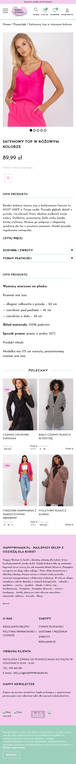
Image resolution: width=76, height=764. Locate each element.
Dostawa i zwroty (18, 250)
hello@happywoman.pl (30, 673)
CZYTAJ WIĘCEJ (12, 238)
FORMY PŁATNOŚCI (51, 627)
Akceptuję (11, 755)
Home (7, 24)
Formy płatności (17, 258)
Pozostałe (19, 24)
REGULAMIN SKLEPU (16, 627)
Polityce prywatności (14, 748)
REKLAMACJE (47, 642)
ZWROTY (44, 637)
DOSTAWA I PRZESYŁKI (53, 632)
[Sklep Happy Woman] (19, 12)
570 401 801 (15, 668)
